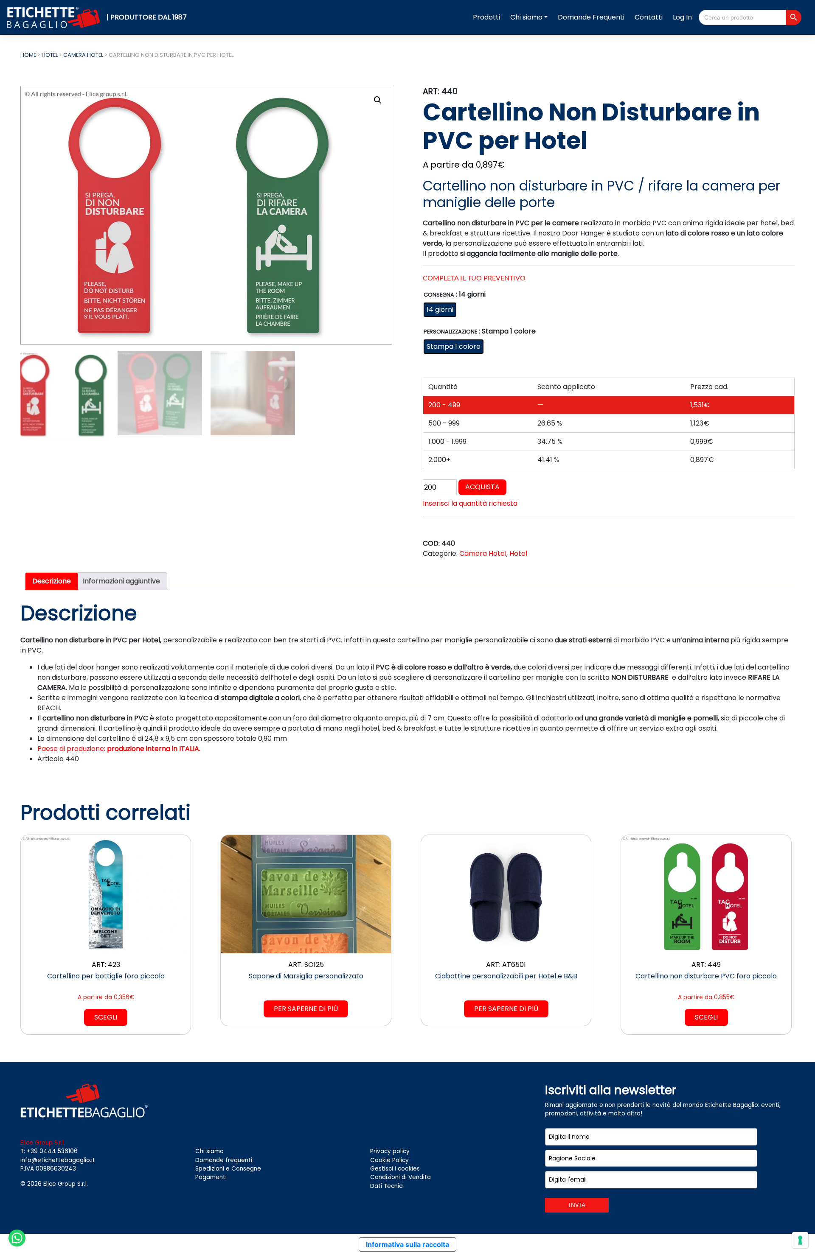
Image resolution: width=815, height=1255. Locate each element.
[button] (377, 100)
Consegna (439, 295)
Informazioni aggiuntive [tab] (121, 581)
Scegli (105, 1017)
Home (28, 55)
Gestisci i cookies (395, 1169)
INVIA (576, 1205)
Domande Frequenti (591, 17)
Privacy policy (390, 1151)
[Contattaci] (16, 1237)
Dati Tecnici (387, 1186)
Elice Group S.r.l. (65, 1184)
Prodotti (486, 17)
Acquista (482, 487)
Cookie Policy (389, 1160)
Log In (682, 17)
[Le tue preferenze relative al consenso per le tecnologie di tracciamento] (800, 1240)
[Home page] (54, 17)
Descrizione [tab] (51, 581)
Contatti (649, 17)
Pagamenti (211, 1177)
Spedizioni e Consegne (228, 1169)
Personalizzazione (450, 332)
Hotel (50, 55)
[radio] (439, 309)
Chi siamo (526, 17)
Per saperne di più (306, 1009)
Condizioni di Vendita (400, 1177)
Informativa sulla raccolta (407, 1244)
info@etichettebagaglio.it (57, 1160)
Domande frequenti (223, 1160)
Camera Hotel (83, 55)
